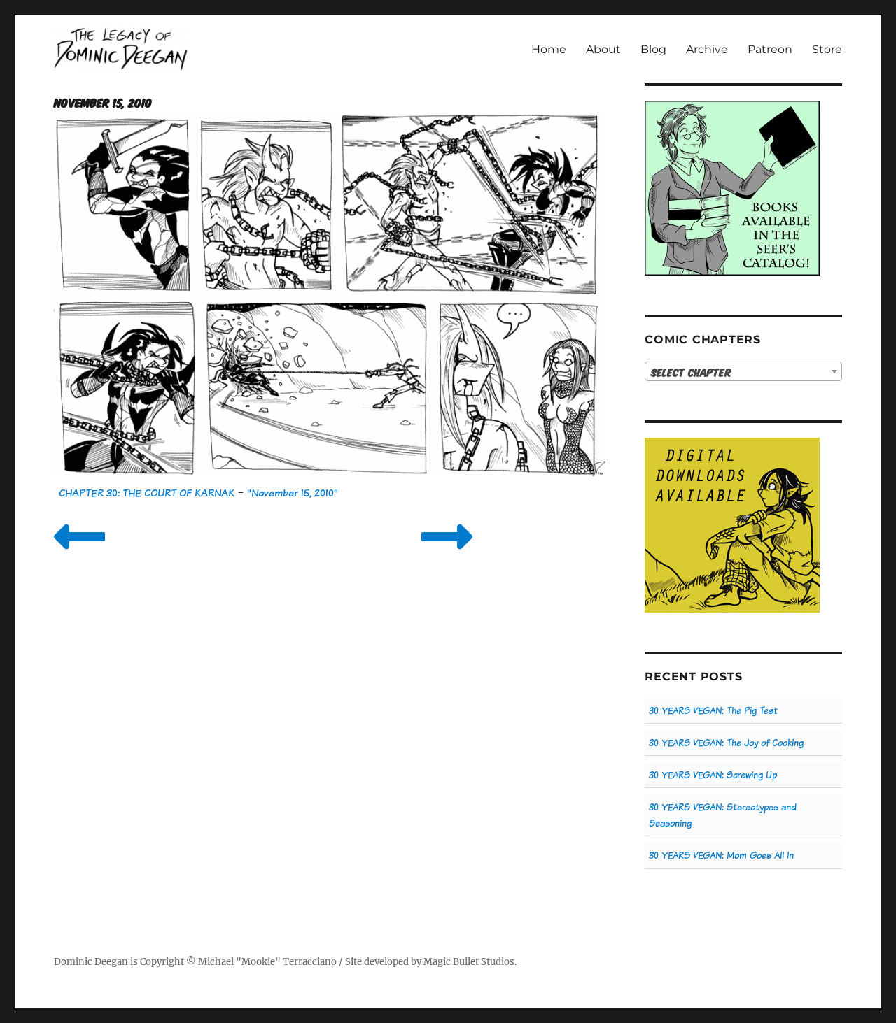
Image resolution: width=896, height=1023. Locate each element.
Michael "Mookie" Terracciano (267, 962)
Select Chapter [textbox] (691, 372)
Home (548, 49)
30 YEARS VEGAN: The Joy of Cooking (726, 743)
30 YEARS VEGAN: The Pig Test (713, 710)
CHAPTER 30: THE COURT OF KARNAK (146, 492)
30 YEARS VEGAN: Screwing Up (713, 775)
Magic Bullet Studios (469, 962)
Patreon (770, 49)
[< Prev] (79, 554)
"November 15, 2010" (292, 492)
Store (827, 49)
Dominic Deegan (91, 962)
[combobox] (743, 371)
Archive (707, 49)
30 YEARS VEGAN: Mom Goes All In (721, 855)
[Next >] (446, 554)
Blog (653, 49)
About (603, 49)
